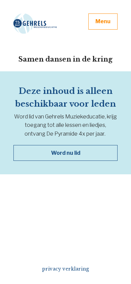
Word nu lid (65, 153)
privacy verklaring (65, 269)
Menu (103, 21)
